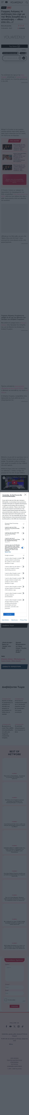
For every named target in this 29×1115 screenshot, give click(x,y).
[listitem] (14, 524)
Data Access (14, 620)
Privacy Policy (23, 620)
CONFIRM (9, 614)
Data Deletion (5, 620)
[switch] (23, 528)
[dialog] (14, 557)
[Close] (25, 495)
